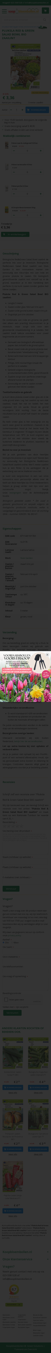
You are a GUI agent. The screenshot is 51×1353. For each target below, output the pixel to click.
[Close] (47, 655)
